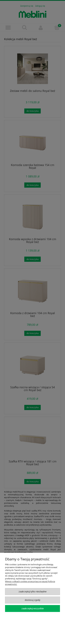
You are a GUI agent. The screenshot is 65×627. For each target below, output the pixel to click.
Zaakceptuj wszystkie (32, 608)
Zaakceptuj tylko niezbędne (33, 591)
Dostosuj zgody (32, 600)
